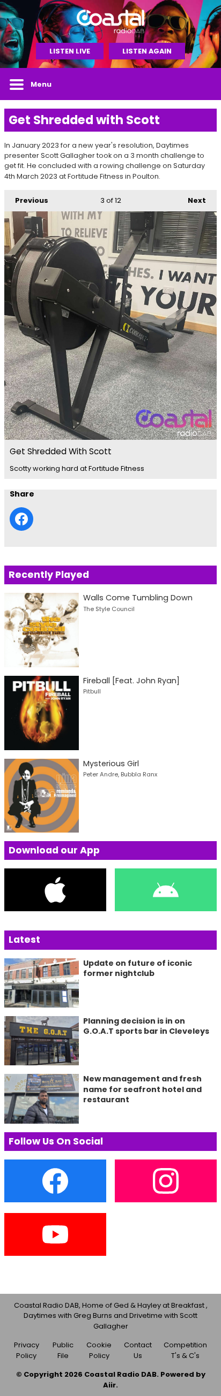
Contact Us (138, 1350)
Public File (63, 1350)
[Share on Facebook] (21, 519)
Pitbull (92, 691)
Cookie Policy (99, 1350)
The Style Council (109, 609)
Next (191, 200)
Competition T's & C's (185, 1350)
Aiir (109, 1385)
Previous (26, 200)
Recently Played (49, 574)
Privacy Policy (26, 1350)
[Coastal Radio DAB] (110, 21)
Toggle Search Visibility (201, 84)
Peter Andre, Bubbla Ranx (120, 774)
